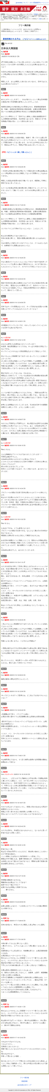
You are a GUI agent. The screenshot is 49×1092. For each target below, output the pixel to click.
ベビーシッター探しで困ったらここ (19, 152)
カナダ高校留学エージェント (39, 2)
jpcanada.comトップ (24, 1085)
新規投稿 (24, 1081)
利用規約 (36, 14)
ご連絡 (40, 19)
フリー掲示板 (24, 1077)
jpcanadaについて (22, 2)
